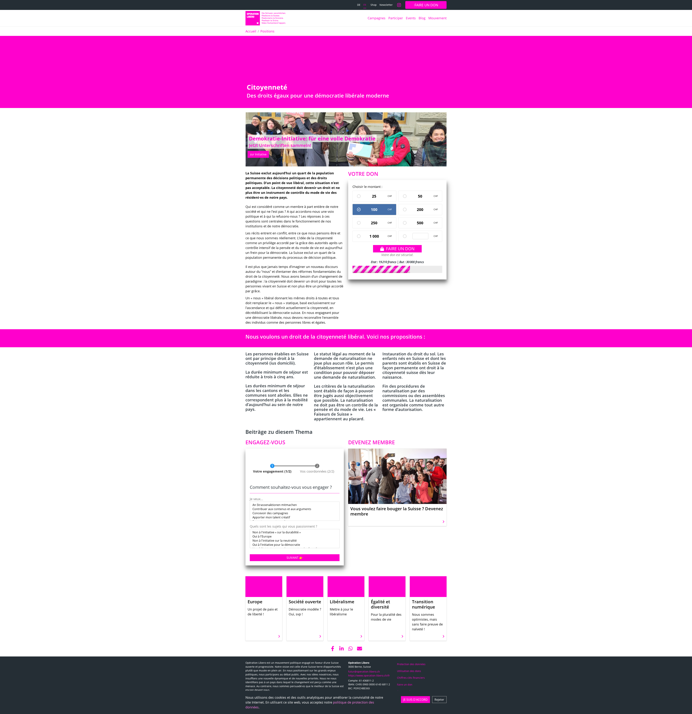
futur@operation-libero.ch (364, 671)
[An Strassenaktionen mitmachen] (294, 505)
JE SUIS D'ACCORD (415, 700)
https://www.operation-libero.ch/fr (369, 675)
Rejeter (439, 700)
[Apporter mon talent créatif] (294, 517)
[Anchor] (243, 87)
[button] (332, 648)
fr (364, 4)
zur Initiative (258, 154)
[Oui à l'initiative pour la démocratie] (294, 545)
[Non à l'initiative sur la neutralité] (294, 541)
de (358, 4)
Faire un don (400, 249)
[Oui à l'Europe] (294, 536)
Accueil (250, 31)
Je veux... (256, 499)
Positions (267, 31)
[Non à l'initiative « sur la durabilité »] (294, 532)
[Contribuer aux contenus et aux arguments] (294, 509)
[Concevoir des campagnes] (294, 513)
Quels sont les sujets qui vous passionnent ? (283, 526)
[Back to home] (265, 18)
